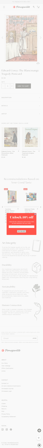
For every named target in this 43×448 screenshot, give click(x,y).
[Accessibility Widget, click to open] (39, 430)
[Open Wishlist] (39, 445)
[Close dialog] (35, 214)
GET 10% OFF (21, 231)
